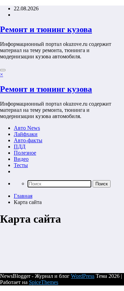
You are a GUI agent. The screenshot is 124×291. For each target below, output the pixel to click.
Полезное (25, 153)
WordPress (82, 276)
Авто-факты (28, 140)
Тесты (21, 165)
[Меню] (3, 70)
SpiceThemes (43, 282)
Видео (21, 159)
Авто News (27, 128)
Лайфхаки (26, 134)
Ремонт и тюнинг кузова (46, 29)
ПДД (19, 146)
